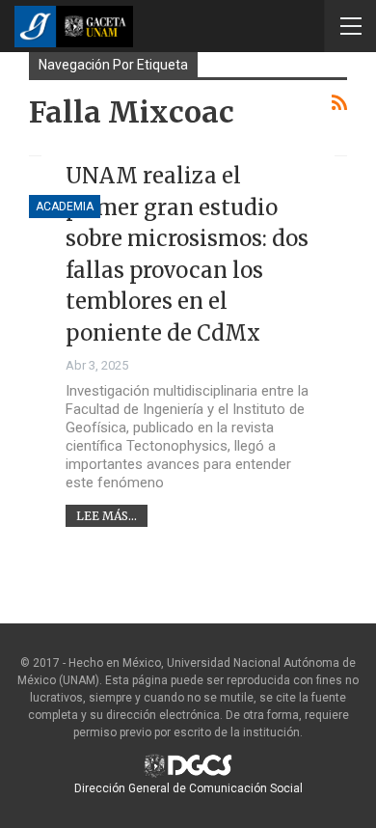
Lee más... (106, 516)
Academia (65, 206)
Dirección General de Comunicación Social (188, 788)
